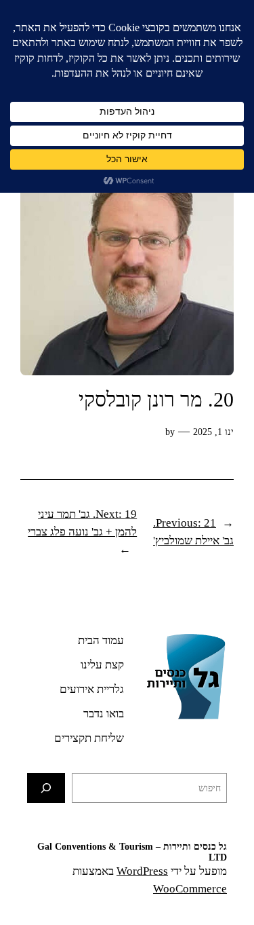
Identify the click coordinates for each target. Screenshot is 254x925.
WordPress (142, 871)
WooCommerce (190, 888)
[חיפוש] (46, 787)
